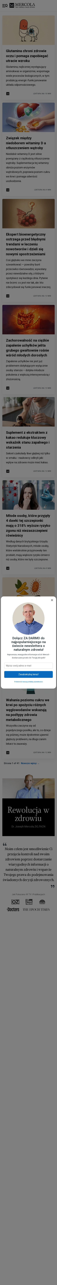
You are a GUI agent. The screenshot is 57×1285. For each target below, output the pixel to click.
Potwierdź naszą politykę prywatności (28, 682)
